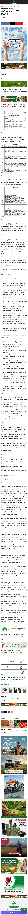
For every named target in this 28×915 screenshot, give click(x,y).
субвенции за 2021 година (16, 698)
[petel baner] (14, 645)
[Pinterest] (9, 712)
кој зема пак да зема (6, 698)
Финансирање (11, 8)
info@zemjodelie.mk (16, 909)
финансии (4, 700)
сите (7, 8)
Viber (10, 681)
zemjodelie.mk (6, 679)
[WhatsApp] (12, 712)
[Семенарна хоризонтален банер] (14, 84)
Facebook (5, 681)
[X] (5, 712)
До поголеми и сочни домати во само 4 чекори (20, 729)
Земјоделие (7, 696)
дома (2, 6)
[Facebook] (2, 712)
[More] (25, 23)
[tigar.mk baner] (14, 690)
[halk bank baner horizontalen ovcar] (14, 66)
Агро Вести (7, 6)
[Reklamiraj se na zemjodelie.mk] (14, 99)
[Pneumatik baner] (14, 629)
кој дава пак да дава (15, 696)
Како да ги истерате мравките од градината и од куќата (7, 731)
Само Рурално (5, 684)
